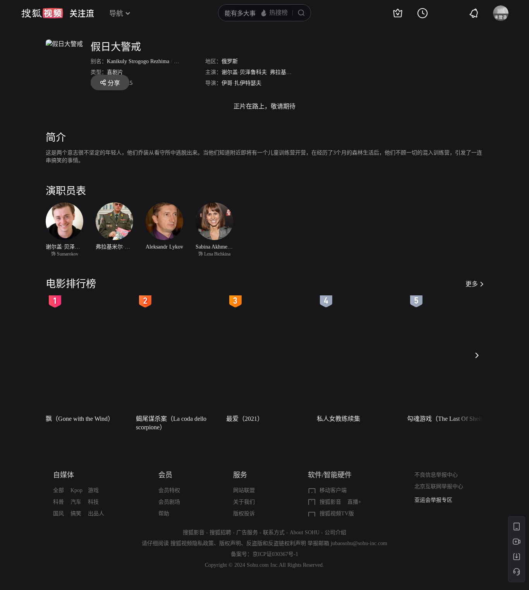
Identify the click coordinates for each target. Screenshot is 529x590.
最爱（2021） (244, 418)
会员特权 (169, 490)
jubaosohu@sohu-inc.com (359, 543)
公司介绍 (335, 532)
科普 (58, 502)
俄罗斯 (230, 61)
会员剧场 (169, 502)
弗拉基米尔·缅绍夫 (292, 72)
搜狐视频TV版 (336, 513)
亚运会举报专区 (433, 500)
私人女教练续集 (338, 418)
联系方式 (274, 532)
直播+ (354, 502)
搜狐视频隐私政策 (192, 543)
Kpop (76, 490)
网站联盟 (244, 490)
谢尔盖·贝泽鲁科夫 (244, 72)
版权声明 (230, 543)
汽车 (75, 502)
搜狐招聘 (220, 532)
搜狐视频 (42, 13)
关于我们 (244, 502)
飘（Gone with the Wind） (80, 418)
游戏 (93, 490)
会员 (165, 475)
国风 (58, 513)
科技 (93, 502)
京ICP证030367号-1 (275, 554)
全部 (58, 490)
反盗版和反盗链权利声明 (276, 543)
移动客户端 (333, 490)
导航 (116, 13)
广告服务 (247, 532)
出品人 (96, 513)
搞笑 (75, 513)
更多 (471, 284)
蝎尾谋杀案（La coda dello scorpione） (171, 422)
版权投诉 (244, 513)
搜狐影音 (330, 502)
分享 (114, 83)
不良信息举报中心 (436, 475)
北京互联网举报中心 (438, 486)
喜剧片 (115, 72)
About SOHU (304, 532)
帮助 (163, 513)
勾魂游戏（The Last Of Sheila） (449, 418)
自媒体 (63, 475)
